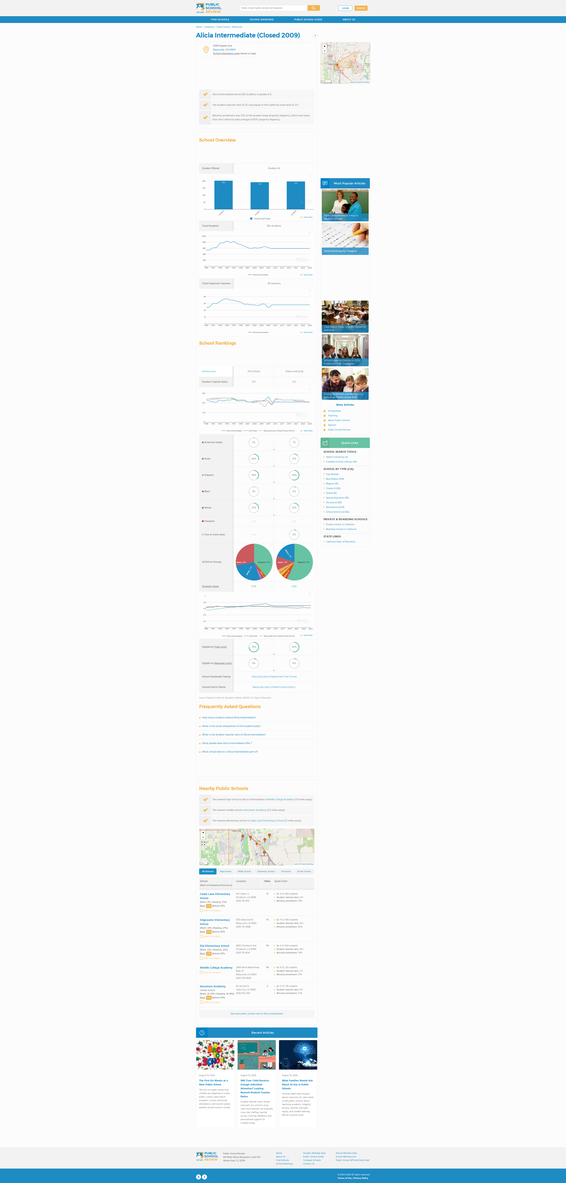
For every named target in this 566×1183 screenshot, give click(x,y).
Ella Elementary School (214, 946)
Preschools (286, 871)
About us (281, 1157)
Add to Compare (212, 910)
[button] (256, 844)
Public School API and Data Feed (352, 1160)
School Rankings (284, 1164)
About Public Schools (339, 420)
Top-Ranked (332, 474)
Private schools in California (340, 524)
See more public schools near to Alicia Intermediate (257, 1014)
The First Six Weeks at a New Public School (213, 1083)
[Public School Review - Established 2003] (208, 8)
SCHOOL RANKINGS (262, 19)
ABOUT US (349, 19)
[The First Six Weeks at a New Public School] (215, 1055)
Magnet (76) (332, 484)
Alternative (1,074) (335, 507)
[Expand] (203, 843)
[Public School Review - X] (198, 1177)
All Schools (208, 871)
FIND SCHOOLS (220, 19)
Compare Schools (312, 1160)
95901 (232, 50)
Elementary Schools (266, 871)
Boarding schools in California (341, 529)
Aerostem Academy (255, 810)
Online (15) (331, 493)
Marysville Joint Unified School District (274, 687)
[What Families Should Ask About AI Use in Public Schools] (298, 1055)
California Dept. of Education (340, 542)
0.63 (294, 586)
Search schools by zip (337, 457)
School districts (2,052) (337, 512)
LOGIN (345, 8)
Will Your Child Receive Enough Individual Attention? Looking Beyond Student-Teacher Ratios (255, 1089)
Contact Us (309, 1164)
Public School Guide (313, 1157)
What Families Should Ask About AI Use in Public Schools (297, 1085)
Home (279, 1153)
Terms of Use (345, 1178)
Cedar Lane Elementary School (267, 821)
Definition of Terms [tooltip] (209, 371)
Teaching (332, 416)
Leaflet (296, 864)
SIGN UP (361, 8)
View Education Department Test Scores (274, 677)
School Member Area (346, 1153)
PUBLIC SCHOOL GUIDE (308, 19)
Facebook (204, 1177)
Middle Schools (244, 871)
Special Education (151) (337, 498)
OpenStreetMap (308, 864)
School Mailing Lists (346, 1157)
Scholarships (334, 411)
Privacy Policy (360, 1178)
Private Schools (304, 871)
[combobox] (271, 8)
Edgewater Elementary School (215, 922)
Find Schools (282, 1160)
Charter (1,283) (333, 488)
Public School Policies (339, 430)
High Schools (225, 871)
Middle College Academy (280, 799)
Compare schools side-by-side (341, 462)
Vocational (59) (334, 502)
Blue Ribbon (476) (335, 479)
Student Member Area (314, 1153)
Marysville (218, 50)
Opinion (332, 425)
